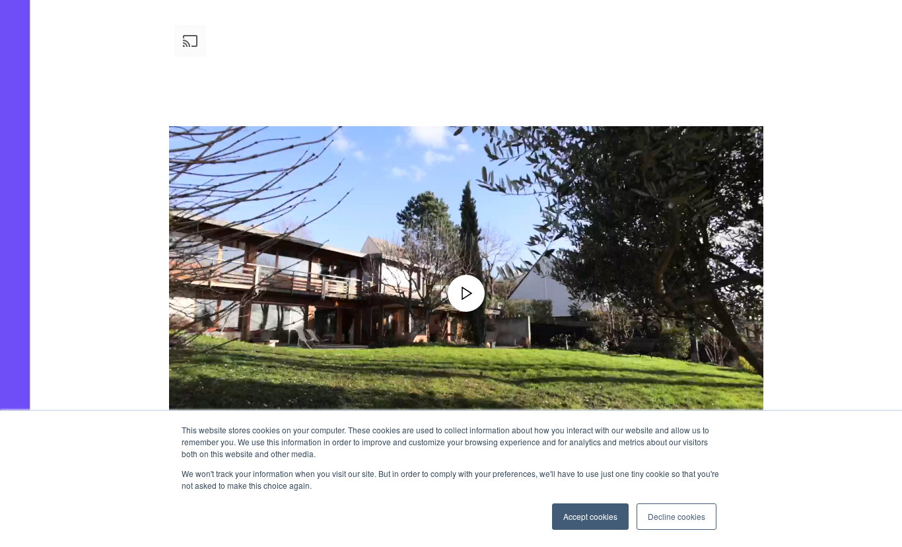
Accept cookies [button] (590, 516)
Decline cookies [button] (676, 516)
